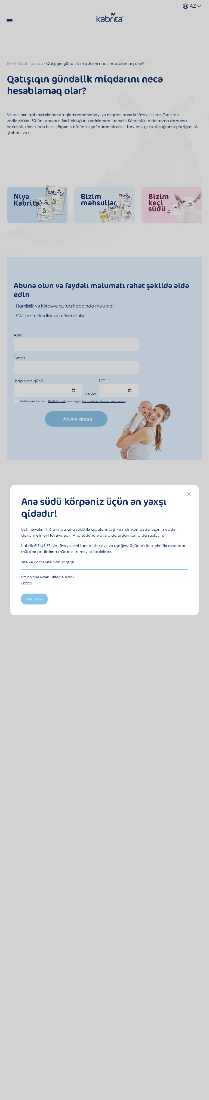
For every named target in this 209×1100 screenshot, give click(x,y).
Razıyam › (34, 599)
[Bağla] (189, 494)
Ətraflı (26, 583)
